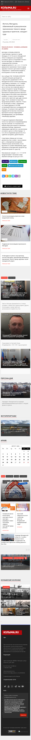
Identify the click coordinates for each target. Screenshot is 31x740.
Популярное (4, 277)
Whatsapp (23, 161)
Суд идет (6, 39)
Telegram (14, 161)
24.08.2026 (5, 282)
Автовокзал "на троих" (10, 594)
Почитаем (6, 587)
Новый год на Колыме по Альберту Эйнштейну (22, 606)
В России (26, 480)
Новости (12, 350)
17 (3, 459)
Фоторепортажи (8, 416)
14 (19, 457)
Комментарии (12, 277)
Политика (16, 476)
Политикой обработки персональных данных (14, 706)
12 (11, 457)
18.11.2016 (4, 211)
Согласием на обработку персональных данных (11, 709)
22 (24, 459)
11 (7, 457)
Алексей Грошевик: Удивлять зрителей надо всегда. (7, 613)
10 (3, 457)
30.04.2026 (5, 384)
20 (15, 459)
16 (28, 457)
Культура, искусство (16, 480)
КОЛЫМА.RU (8, 8)
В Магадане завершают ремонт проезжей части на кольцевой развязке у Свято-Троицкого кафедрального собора (15, 430)
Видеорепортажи (7, 558)
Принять (23, 715)
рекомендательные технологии (14, 711)
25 (7, 462)
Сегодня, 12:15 (20, 509)
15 (24, 457)
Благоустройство (18, 558)
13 (15, 457)
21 (19, 459)
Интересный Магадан (16, 165)
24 (3, 462)
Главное (12, 282)
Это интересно (23, 476)
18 (7, 459)
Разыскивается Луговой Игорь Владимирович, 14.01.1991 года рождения (14, 344)
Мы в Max (5, 161)
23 (28, 459)
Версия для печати (7, 47)
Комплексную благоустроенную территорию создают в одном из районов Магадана (13, 564)
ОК (4, 169)
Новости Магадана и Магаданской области (11, 9)
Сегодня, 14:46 (6, 480)
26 (11, 462)
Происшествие (9, 476)
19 (11, 459)
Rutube (5, 165)
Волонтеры (6, 530)
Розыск (23, 314)
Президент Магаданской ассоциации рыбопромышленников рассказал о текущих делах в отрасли (15, 403)
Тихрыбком (27, 384)
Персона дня (7, 378)
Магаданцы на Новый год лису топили (7, 606)
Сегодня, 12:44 (6, 509)
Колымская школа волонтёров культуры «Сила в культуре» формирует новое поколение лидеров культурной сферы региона (8, 520)
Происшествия (16, 39)
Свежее (3, 476)
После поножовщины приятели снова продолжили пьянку (13, 217)
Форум (4, 482)
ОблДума (19, 527)
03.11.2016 (4, 239)
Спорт (18, 282)
